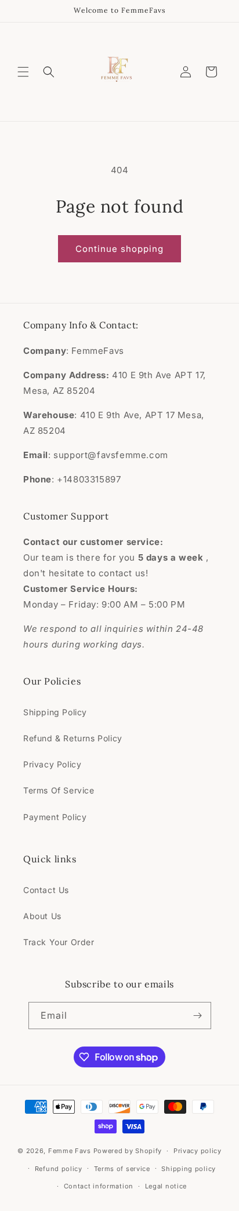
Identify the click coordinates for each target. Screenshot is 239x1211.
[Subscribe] (198, 1015)
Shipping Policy (55, 712)
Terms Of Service (59, 790)
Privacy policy (197, 1151)
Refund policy (58, 1169)
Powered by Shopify (127, 1151)
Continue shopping (119, 248)
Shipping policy (188, 1169)
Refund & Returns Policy (72, 738)
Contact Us (46, 890)
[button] (23, 72)
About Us (42, 916)
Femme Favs (69, 1151)
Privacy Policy (52, 764)
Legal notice (166, 1186)
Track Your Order (59, 942)
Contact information (98, 1186)
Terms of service (122, 1169)
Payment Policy (54, 817)
